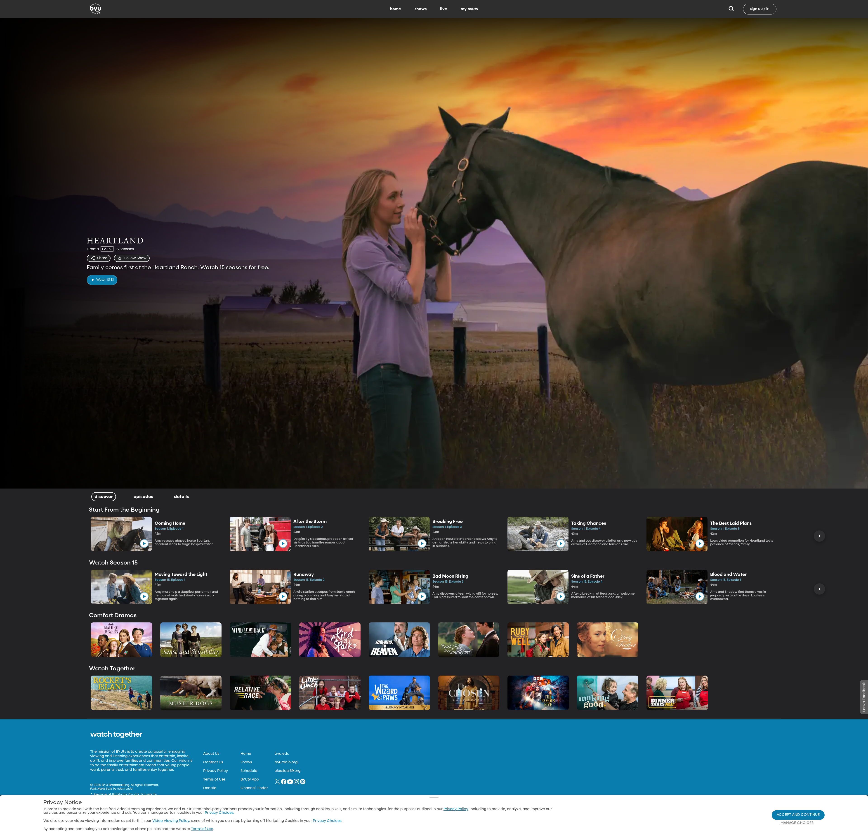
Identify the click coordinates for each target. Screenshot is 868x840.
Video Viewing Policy (170, 821)
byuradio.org (286, 762)
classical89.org (287, 771)
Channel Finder (254, 788)
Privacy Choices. (219, 813)
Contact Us (213, 762)
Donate (209, 788)
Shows (246, 762)
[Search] (731, 9)
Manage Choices (797, 823)
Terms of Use (214, 779)
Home (246, 754)
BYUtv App (250, 779)
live (443, 9)
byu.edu (282, 754)
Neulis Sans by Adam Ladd (114, 789)
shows (421, 9)
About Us (211, 754)
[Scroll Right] (819, 536)
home (395, 9)
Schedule (249, 771)
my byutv (469, 9)
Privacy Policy (215, 771)
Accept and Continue (798, 815)
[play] (144, 543)
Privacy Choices (327, 821)
